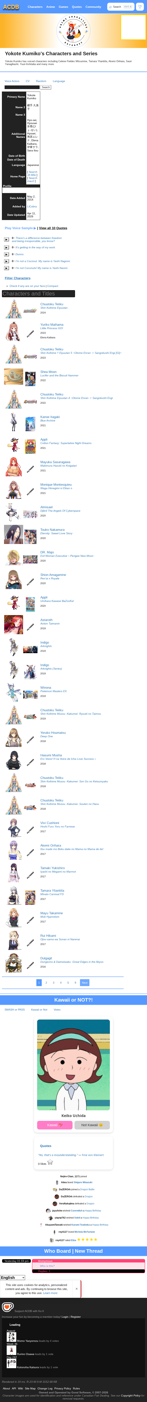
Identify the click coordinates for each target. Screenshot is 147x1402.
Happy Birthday (93, 1210)
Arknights (46, 646)
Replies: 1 (44, 1271)
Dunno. (20, 254)
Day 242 (12, 1357)
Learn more (50, 1293)
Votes (57, 1009)
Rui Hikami (48, 936)
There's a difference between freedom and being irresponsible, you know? (37, 239)
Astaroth (46, 620)
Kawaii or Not (39, 1009)
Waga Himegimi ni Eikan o (56, 488)
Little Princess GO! (51, 328)
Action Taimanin (50, 623)
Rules (76, 1388)
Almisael (46, 507)
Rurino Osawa (25, 1354)
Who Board (57, 1251)
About (6, 1388)
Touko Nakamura (52, 530)
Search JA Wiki (32, 173)
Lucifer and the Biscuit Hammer (59, 375)
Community (93, 6)
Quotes (77, 6)
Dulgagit (46, 958)
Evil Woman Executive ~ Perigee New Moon (66, 555)
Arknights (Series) (51, 668)
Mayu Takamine (51, 913)
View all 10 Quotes (53, 228)
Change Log (45, 1388)
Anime (50, 6)
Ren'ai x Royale (49, 578)
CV (27, 81)
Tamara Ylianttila (52, 890)
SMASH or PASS (15, 1009)
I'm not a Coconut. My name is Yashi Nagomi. (43, 261)
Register (76, 1316)
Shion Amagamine (53, 575)
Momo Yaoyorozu (27, 1340)
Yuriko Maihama (51, 324)
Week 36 (12, 1343)
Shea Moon (48, 372)
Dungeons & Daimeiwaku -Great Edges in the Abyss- (72, 961)
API (14, 1388)
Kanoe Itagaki (50, 417)
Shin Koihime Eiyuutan (54, 307)
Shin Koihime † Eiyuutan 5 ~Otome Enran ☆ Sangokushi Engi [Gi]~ (81, 352)
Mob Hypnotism (49, 916)
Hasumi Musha (51, 755)
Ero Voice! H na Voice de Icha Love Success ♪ (68, 758)
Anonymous (45, 1260)
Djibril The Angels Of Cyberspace (60, 510)
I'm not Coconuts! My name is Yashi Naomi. (42, 268)
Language (59, 81)
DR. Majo (47, 552)
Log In (140, 7)
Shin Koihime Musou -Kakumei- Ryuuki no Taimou (70, 713)
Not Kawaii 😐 (92, 1125)
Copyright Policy (130, 1395)
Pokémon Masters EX (53, 691)
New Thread (89, 1251)
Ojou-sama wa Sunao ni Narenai (60, 939)
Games (63, 6)
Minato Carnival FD (52, 894)
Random (41, 81)
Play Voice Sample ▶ (20, 228)
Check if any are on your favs (27, 285)
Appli (43, 439)
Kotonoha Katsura (27, 1367)
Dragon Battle (87, 1189)
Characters (35, 6)
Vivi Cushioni (49, 823)
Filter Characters (17, 278)
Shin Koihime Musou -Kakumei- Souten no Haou (69, 803)
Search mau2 (32, 179)
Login (65, 1316)
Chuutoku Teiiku (51, 304)
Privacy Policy (62, 1388)
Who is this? (47, 1265)
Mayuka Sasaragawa (55, 462)
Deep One (46, 736)
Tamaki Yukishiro (52, 868)
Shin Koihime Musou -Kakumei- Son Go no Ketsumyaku (74, 781)
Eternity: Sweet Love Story (56, 533)
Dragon (89, 1196)
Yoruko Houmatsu (53, 733)
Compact (52, 285)
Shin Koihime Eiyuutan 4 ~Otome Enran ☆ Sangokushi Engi (76, 397)
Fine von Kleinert (93, 1155)
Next (84, 982)
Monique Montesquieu (56, 484)
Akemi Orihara (50, 845)
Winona (45, 687)
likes (42, 1164)
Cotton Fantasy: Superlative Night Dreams (65, 443)
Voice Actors (12, 81)
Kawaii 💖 (55, 1125)
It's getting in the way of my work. (36, 247)
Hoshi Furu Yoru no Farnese (57, 826)
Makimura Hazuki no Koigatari (58, 465)
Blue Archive (47, 420)
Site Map (30, 1388)
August (11, 1330)
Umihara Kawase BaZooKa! (57, 600)
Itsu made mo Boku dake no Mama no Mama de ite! (71, 849)
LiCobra (32, 206)
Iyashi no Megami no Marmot (58, 871)
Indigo (44, 642)
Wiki (20, 1388)
